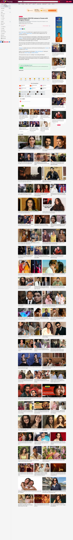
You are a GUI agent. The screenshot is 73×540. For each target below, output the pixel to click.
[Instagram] (6, 42)
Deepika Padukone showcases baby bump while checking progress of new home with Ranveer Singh (45, 129)
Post (22, 105)
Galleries (3, 30)
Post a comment (45, 25)
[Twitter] (2, 42)
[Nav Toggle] (1, 1)
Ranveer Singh (27, 52)
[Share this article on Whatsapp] (24, 29)
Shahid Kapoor (23, 32)
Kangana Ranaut (29, 33)
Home (3, 10)
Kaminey (46, 47)
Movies (3, 15)
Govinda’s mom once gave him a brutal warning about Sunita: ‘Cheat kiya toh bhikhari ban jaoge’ (58, 120)
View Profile (22, 26)
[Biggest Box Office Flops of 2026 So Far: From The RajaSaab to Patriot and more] (24, 124)
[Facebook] (1, 42)
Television (3, 13)
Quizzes (3, 33)
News (2, 12)
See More (2, 24)
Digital (3, 16)
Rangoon (20, 33)
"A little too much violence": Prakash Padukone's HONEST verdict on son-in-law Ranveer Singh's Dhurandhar (34, 129)
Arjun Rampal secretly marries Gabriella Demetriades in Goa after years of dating (58, 94)
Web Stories (4, 36)
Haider (26, 49)
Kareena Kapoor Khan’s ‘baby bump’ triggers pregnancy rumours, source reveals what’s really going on (59, 67)
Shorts (3, 35)
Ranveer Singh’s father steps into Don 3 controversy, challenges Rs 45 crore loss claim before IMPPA (58, 54)
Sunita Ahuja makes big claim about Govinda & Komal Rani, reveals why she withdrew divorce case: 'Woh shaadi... (58, 81)
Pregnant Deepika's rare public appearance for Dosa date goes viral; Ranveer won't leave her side (45, 117)
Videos (3, 28)
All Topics (3, 23)
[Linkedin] (9, 42)
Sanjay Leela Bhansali (39, 51)
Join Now (21, 67)
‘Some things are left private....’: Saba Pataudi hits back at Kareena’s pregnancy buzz (58, 107)
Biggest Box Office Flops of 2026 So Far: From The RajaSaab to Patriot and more (23, 128)
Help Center (4, 38)
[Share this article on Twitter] (22, 29)
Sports (3, 19)
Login (67, 1)
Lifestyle (3, 18)
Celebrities (3, 26)
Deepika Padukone (35, 52)
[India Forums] (8, 1)
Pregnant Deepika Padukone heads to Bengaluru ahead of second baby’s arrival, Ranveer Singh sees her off (23, 117)
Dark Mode (2, 8)
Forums (2, 21)
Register (70, 1)
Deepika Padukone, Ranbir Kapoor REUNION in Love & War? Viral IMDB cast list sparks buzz (34, 117)
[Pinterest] (7, 42)
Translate (6, 6)
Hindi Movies (20, 16)
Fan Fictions (4, 31)
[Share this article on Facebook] (21, 29)
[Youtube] (4, 42)
